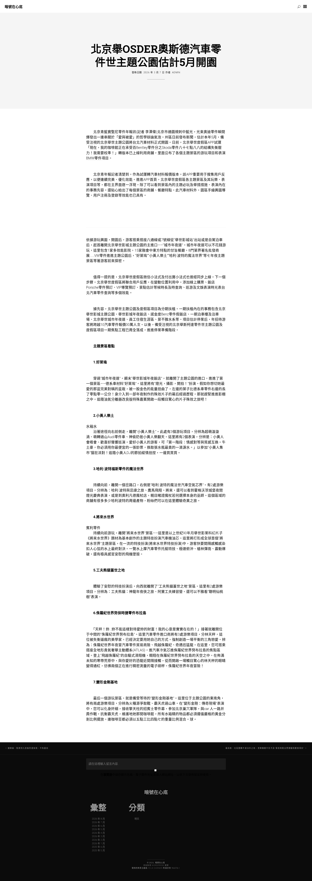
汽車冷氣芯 (161, 650)
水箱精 (170, 714)
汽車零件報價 (115, 325)
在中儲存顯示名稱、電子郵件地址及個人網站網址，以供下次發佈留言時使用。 (156, 774)
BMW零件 (94, 158)
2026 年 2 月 (98, 840)
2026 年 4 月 (98, 833)
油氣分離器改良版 (118, 399)
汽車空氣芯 (190, 485)
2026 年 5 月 (98, 829)
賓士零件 (154, 709)
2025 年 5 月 (98, 850)
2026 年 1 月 (98, 843)
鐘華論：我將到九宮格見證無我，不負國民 (28, 748)
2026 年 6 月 (98, 826)
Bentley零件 (145, 148)
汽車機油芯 (170, 538)
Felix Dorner (155, 868)
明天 (137, 818)
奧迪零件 (211, 132)
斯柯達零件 (192, 325)
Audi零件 (115, 437)
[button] (306, 6)
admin (176, 72)
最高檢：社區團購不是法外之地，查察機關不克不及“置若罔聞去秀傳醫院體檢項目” (265, 748)
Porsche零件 (96, 287)
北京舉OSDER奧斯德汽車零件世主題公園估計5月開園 (156, 55)
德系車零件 (202, 389)
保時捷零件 (127, 613)
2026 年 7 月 (98, 822)
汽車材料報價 (161, 174)
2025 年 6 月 (98, 847)
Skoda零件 (170, 148)
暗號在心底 (14, 6)
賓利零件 (93, 528)
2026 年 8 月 (98, 818)
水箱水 (91, 426)
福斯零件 (118, 469)
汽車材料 (186, 190)
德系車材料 (115, 384)
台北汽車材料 (143, 142)
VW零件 (100, 256)
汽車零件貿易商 (134, 645)
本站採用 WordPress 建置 (156, 865)
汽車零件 (154, 549)
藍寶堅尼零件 (114, 132)
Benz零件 (168, 314)
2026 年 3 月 (98, 836)
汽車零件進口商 (158, 634)
